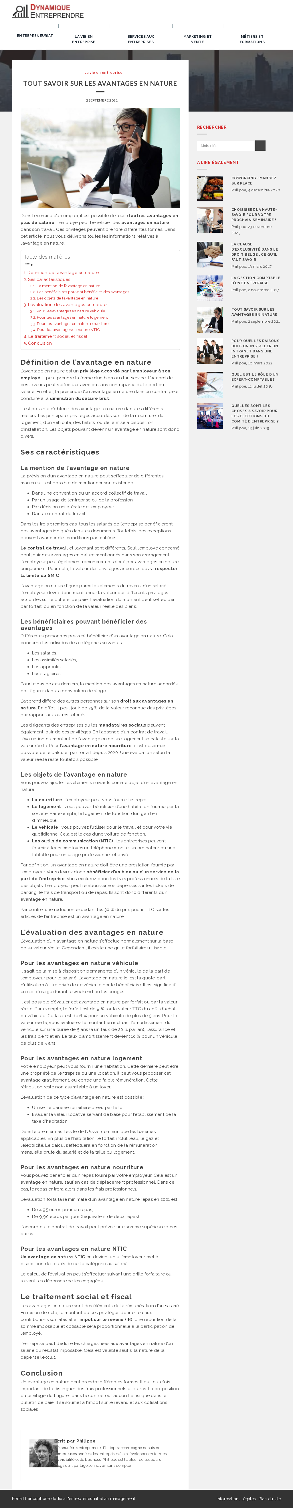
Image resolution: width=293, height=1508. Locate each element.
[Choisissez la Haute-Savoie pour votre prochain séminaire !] (210, 220)
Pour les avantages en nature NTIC (68, 329)
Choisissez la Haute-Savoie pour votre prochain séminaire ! (254, 215)
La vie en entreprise (84, 39)
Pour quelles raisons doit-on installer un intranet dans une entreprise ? (255, 348)
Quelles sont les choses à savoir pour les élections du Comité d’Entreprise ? (255, 413)
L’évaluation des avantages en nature (67, 304)
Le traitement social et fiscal (58, 336)
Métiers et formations (252, 39)
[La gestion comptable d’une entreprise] (210, 288)
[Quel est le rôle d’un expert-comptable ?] (210, 385)
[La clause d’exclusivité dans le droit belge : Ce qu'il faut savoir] (210, 254)
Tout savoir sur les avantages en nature (254, 312)
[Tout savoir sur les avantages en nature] (210, 320)
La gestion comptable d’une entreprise (256, 280)
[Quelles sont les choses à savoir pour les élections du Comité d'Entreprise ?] (210, 416)
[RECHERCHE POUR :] (225, 146)
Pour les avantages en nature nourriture (72, 323)
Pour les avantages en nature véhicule (71, 311)
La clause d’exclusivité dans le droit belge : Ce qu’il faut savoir (254, 252)
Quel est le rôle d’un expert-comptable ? (255, 377)
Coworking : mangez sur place (254, 180)
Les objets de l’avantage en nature (67, 298)
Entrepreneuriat (35, 36)
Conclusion (40, 343)
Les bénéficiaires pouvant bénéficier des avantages (83, 291)
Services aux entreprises (141, 39)
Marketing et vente (197, 39)
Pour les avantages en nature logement (72, 317)
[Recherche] (260, 145)
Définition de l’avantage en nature (63, 272)
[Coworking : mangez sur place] (210, 188)
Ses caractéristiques (49, 279)
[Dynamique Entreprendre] (48, 11)
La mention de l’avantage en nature (68, 285)
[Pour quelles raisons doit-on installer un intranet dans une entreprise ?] (210, 351)
